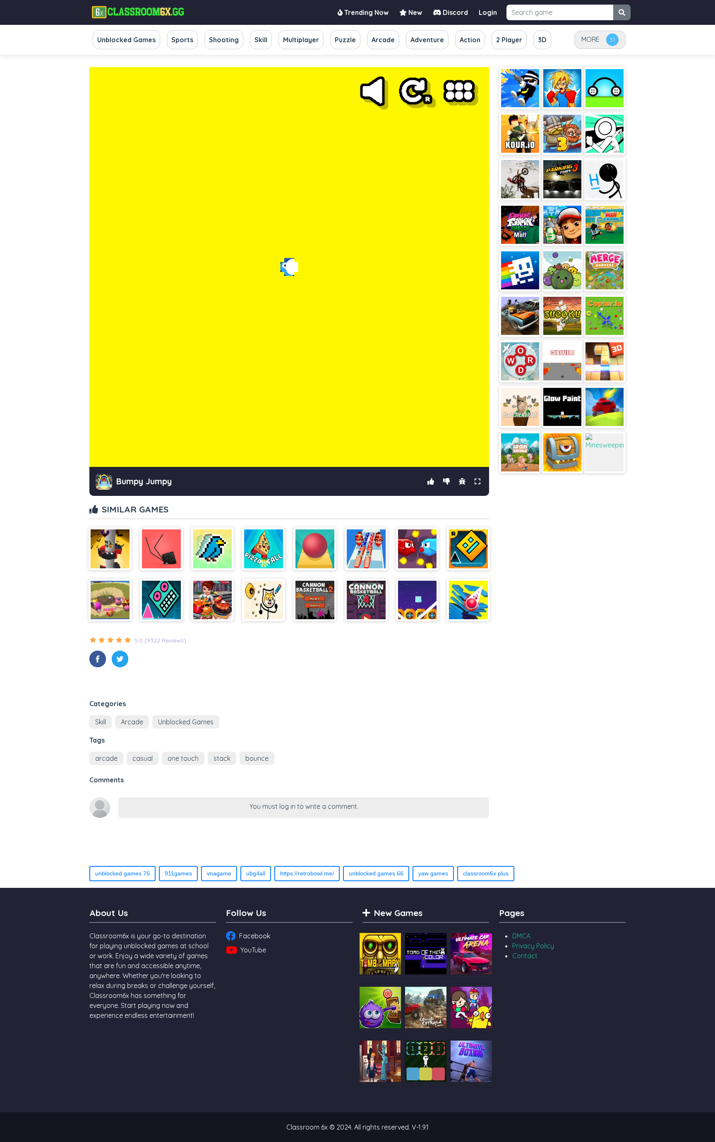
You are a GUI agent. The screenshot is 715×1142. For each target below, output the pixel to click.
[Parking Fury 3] (562, 179)
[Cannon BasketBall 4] (366, 600)
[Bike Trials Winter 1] (520, 179)
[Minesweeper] (604, 452)
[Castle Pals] (471, 1007)
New (414, 12)
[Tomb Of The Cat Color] (426, 953)
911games (178, 873)
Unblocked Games (186, 722)
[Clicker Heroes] (562, 452)
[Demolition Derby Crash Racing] (520, 316)
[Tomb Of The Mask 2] (380, 953)
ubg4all (255, 873)
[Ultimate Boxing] (471, 1061)
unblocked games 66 (376, 873)
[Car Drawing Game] (604, 88)
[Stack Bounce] (468, 600)
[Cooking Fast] (212, 600)
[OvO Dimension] (604, 134)
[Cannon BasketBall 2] (314, 600)
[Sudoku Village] (562, 316)
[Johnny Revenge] (520, 88)
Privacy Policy (533, 946)
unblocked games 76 (122, 873)
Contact (524, 956)
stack (222, 758)
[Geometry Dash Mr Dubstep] (161, 600)
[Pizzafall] (263, 548)
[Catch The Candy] (380, 1007)
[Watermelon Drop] (562, 270)
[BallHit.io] (110, 600)
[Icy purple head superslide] (417, 600)
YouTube (253, 950)
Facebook (254, 936)
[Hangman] (604, 179)
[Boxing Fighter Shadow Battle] (562, 88)
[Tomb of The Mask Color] (520, 270)
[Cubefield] (562, 361)
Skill (100, 722)
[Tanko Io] (604, 407)
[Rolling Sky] (314, 548)
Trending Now (366, 12)
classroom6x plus (486, 873)
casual (142, 758)
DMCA (521, 936)
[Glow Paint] (562, 407)
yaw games (433, 873)
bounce (257, 758)
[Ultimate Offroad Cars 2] (426, 1007)
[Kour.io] (520, 134)
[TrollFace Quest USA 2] (380, 1061)
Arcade (132, 722)
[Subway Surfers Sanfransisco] (562, 225)
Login (488, 12)
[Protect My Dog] (263, 600)
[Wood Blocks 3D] (604, 361)
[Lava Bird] (417, 548)
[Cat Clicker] (520, 407)
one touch (183, 758)
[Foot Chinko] (604, 225)
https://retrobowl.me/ (307, 873)
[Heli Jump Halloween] (110, 548)
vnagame (219, 873)
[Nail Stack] (366, 548)
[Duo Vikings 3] (562, 134)
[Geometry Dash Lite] (468, 548)
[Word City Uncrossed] (520, 361)
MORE (590, 39)
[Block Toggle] (426, 1061)
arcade (106, 758)
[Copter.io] (604, 316)
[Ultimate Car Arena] (471, 953)
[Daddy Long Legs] (161, 548)
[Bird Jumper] (212, 548)
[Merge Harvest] (604, 270)
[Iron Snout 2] (520, 452)
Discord (454, 12)
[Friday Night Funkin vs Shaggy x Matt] (520, 225)
